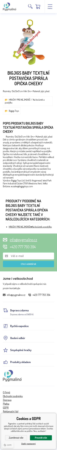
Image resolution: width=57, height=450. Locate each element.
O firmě (6, 392)
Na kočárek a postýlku (42, 226)
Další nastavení (28, 444)
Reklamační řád (10, 411)
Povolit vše (41, 438)
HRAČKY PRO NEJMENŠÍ (19, 99)
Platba (6, 403)
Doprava (7, 400)
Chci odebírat (28, 264)
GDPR (6, 407)
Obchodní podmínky (13, 396)
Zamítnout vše (16, 438)
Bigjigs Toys (14, 110)
